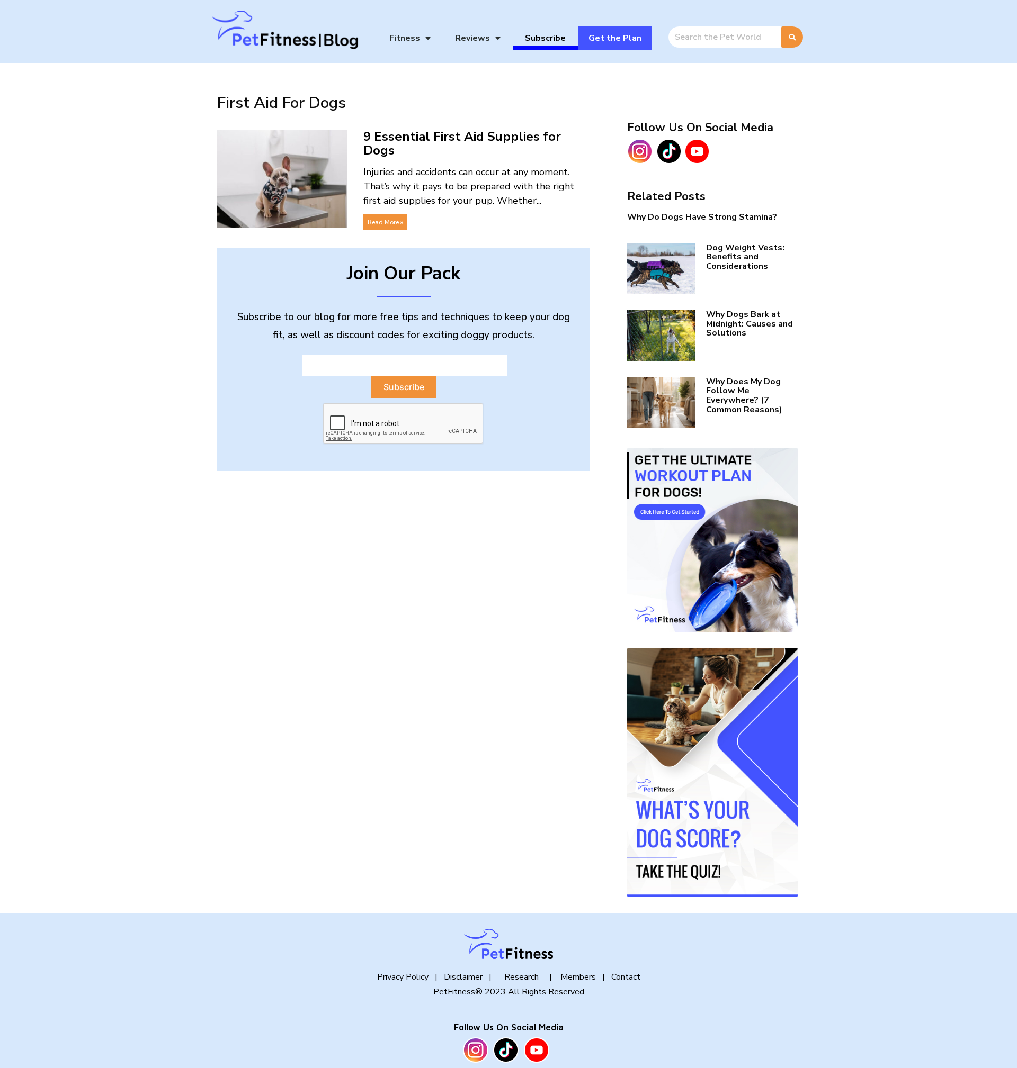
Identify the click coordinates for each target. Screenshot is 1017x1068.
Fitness (404, 38)
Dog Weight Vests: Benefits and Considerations (745, 257)
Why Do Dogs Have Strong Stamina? (702, 217)
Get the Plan (614, 38)
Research (521, 977)
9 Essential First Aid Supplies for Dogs (462, 143)
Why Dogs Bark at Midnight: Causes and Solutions (749, 324)
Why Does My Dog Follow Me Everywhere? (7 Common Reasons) (744, 395)
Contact (625, 977)
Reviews (472, 38)
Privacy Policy (403, 977)
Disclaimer (463, 977)
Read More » (385, 222)
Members (577, 977)
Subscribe (545, 38)
